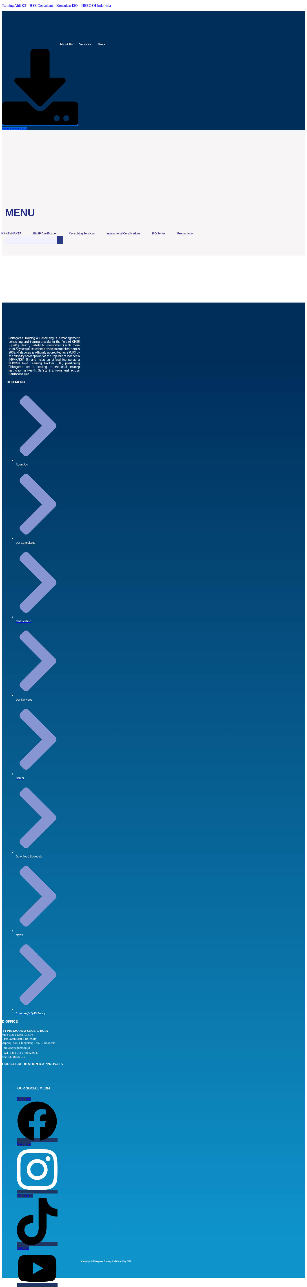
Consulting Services (82, 233)
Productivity (185, 233)
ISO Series (159, 233)
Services (85, 44)
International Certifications (123, 233)
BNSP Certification (45, 233)
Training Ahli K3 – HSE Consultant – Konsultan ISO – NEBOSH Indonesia (56, 5)
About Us (66, 44)
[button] (67, 44)
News (101, 44)
